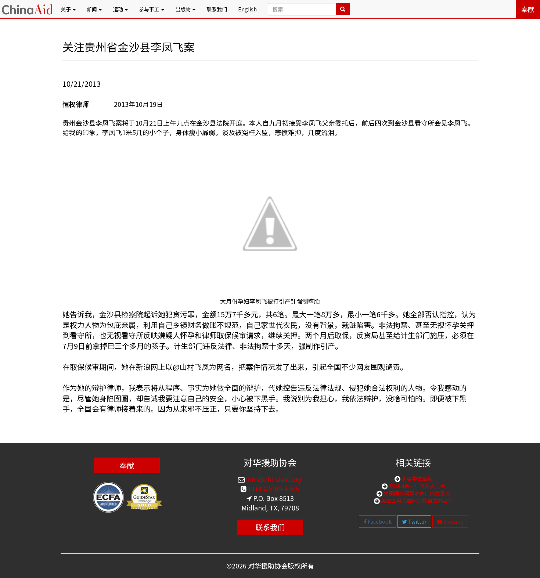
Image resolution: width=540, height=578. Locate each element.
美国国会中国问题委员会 (416, 486)
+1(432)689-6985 (272, 488)
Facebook (379, 521)
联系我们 (216, 9)
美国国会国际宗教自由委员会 (416, 493)
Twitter (416, 521)
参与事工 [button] (150, 9)
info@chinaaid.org (273, 479)
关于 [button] (66, 9)
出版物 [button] (183, 9)
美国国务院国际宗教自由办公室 (416, 500)
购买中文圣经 (416, 478)
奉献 (527, 9)
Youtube (452, 521)
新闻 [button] (92, 9)
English (247, 9)
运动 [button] (118, 9)
